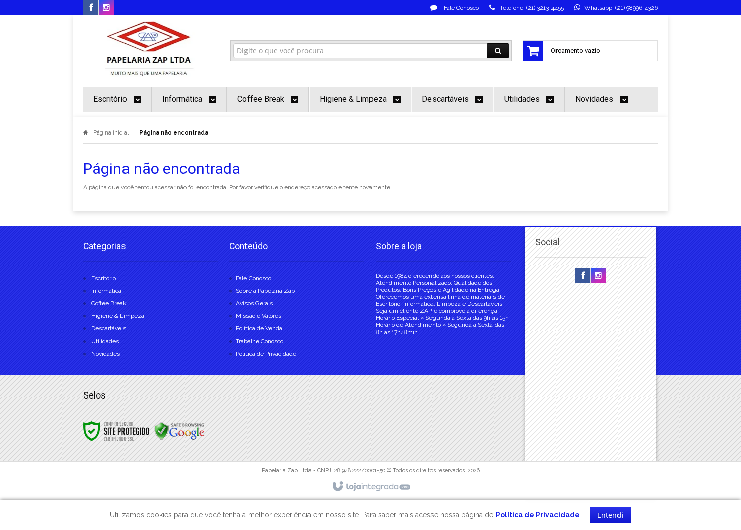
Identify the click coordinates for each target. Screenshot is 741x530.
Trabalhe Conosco (259, 341)
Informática (106, 290)
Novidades (105, 353)
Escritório (103, 278)
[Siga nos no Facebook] (90, 8)
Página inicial (111, 132)
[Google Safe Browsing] (179, 430)
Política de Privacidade (266, 353)
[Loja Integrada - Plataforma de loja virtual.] (371, 486)
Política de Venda (259, 328)
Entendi (610, 515)
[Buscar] (498, 50)
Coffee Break (109, 303)
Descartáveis (108, 328)
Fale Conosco (460, 7)
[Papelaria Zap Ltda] (149, 48)
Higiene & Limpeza (117, 315)
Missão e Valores (258, 315)
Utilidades (105, 341)
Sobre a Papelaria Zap (265, 290)
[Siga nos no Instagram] (106, 8)
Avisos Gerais (254, 303)
